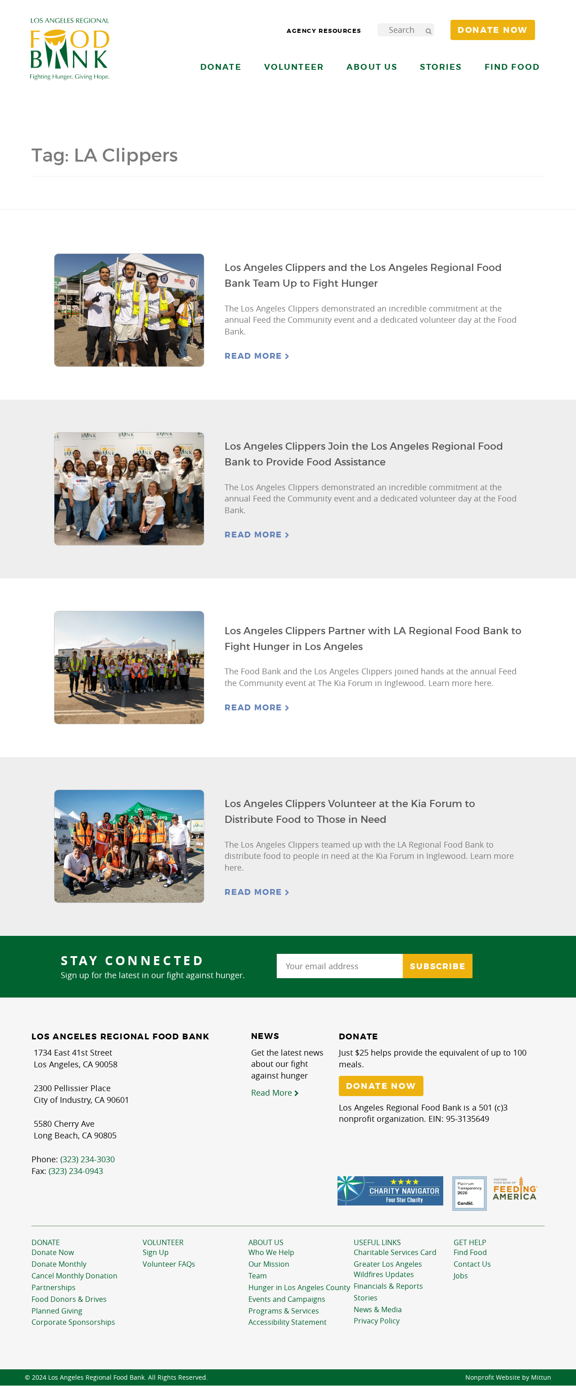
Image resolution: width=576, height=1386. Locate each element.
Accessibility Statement (287, 1322)
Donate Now (53, 1252)
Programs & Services (283, 1311)
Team (257, 1276)
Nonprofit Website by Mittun (508, 1377)
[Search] (428, 29)
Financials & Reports (388, 1286)
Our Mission (268, 1264)
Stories (441, 67)
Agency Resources (324, 31)
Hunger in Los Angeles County (299, 1287)
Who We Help (271, 1252)
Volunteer (163, 1242)
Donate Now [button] (493, 30)
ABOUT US (266, 1242)
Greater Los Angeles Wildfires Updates (388, 1269)
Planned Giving (57, 1311)
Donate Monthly (59, 1264)
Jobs (461, 1276)
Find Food (470, 1252)
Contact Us (472, 1264)
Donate (46, 1242)
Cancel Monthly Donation (74, 1276)
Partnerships (54, 1287)
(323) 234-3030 (87, 1159)
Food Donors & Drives (69, 1299)
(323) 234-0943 (76, 1170)
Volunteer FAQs (169, 1264)
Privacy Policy (377, 1321)
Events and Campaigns (286, 1299)
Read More (255, 356)
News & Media (378, 1309)
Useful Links (377, 1242)
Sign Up (156, 1252)
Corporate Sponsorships (73, 1322)
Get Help (470, 1242)
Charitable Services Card (395, 1252)
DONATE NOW (381, 1086)
